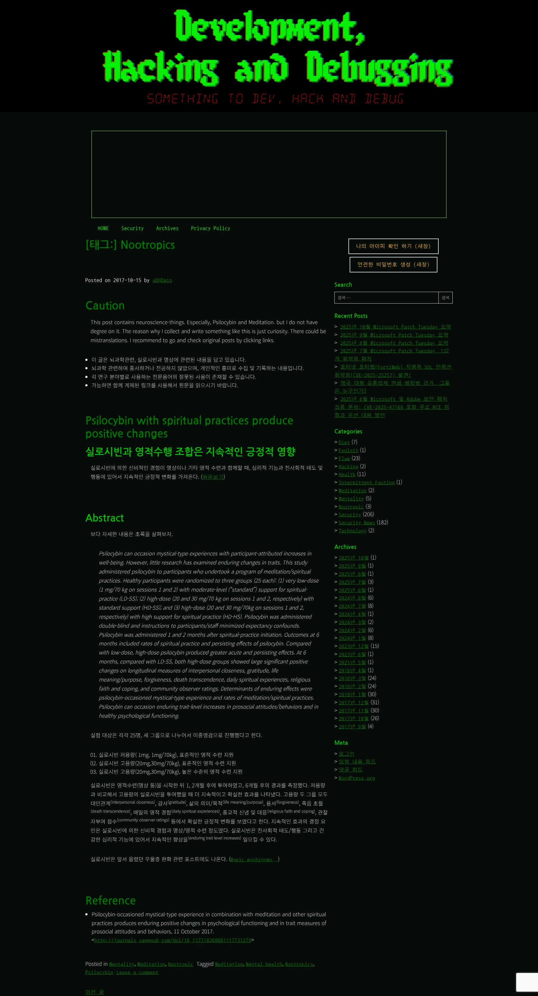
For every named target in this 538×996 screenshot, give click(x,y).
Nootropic (180, 964)
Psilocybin (99, 972)
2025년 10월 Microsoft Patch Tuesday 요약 (395, 326)
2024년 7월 (352, 606)
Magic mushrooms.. (254, 859)
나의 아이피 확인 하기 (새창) (393, 246)
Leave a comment (137, 972)
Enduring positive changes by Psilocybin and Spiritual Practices (171, 267)
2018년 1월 (352, 694)
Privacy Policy (210, 228)
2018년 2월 (352, 686)
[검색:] (386, 298)
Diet (344, 442)
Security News (357, 522)
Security (132, 228)
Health (347, 474)
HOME (103, 228)
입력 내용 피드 (357, 761)
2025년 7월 (352, 582)
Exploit (348, 450)
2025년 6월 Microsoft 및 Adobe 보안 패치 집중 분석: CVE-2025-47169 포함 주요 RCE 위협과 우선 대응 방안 (391, 407)
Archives (167, 228)
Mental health (264, 964)
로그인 (347, 754)
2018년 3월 (352, 678)
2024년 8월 (352, 598)
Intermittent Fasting (367, 482)
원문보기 (213, 477)
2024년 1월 (352, 638)
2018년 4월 (352, 670)
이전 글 (94, 992)
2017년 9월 (352, 726)
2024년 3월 (352, 622)
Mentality (121, 964)
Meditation (151, 964)
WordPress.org (357, 778)
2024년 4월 (352, 614)
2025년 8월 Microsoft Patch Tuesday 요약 (394, 343)
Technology (353, 530)
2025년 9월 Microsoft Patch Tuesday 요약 (394, 335)
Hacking (348, 466)
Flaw (344, 458)
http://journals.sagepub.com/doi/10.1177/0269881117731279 (172, 940)
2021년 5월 (352, 662)
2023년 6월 (352, 654)
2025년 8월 (352, 574)
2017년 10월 (354, 718)
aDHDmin (162, 280)
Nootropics (299, 964)
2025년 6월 (352, 590)
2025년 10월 (354, 557)
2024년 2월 (352, 630)
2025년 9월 (352, 566)
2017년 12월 (354, 702)
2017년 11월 (354, 710)
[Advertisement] (269, 174)
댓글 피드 (351, 769)
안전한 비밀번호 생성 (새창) (393, 264)
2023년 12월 (354, 646)
